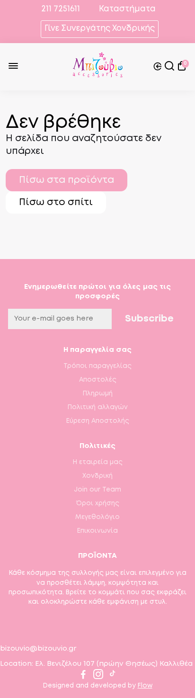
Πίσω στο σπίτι (56, 202)
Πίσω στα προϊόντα (66, 180)
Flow (145, 686)
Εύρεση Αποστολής (97, 421)
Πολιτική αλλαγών (98, 407)
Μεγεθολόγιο (97, 517)
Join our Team (97, 489)
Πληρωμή (98, 393)
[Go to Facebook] (83, 676)
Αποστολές (97, 380)
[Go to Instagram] (98, 676)
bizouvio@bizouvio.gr (38, 648)
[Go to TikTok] (112, 676)
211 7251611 (59, 9)
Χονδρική (97, 476)
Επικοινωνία (97, 531)
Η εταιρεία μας (98, 462)
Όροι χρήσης (97, 503)
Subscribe (149, 318)
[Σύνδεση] (157, 67)
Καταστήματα (127, 9)
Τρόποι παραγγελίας (97, 366)
